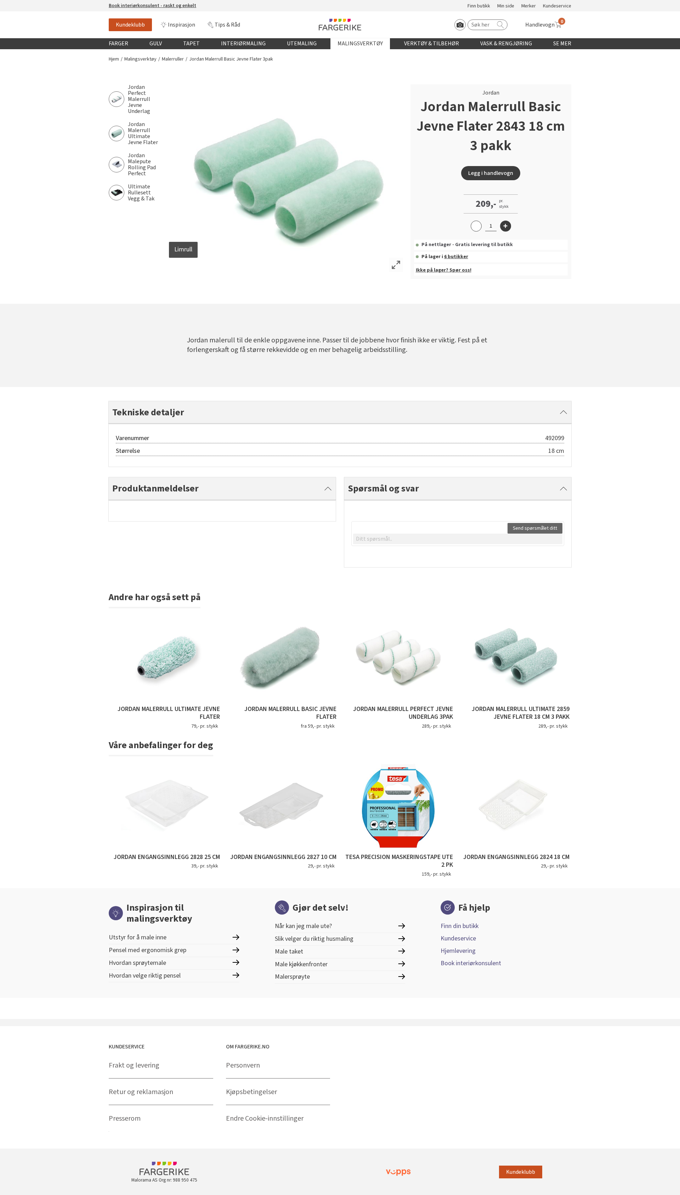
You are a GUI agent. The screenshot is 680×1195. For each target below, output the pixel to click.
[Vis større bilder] (396, 265)
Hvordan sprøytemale (137, 962)
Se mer (562, 43)
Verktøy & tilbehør (431, 43)
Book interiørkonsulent (471, 963)
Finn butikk (479, 6)
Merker (528, 6)
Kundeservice (557, 6)
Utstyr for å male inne (137, 937)
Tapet (191, 43)
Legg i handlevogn (490, 173)
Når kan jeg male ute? (303, 926)
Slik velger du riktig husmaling (314, 938)
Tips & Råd (227, 25)
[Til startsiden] (340, 24)
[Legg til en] (505, 226)
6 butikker (456, 257)
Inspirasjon (181, 25)
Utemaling (302, 43)
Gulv (155, 43)
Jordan (490, 93)
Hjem (114, 59)
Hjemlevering (458, 950)
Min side (505, 6)
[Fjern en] (476, 226)
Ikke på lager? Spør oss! (443, 270)
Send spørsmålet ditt (535, 528)
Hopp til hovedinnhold (27, 4)
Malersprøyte (292, 976)
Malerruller (173, 59)
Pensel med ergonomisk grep (147, 950)
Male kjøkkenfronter (301, 964)
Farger (118, 43)
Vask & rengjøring (506, 43)
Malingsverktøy (360, 43)
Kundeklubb (130, 25)
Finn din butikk (459, 926)
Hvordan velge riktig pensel (145, 975)
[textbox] (457, 539)
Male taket (289, 951)
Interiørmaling (243, 43)
